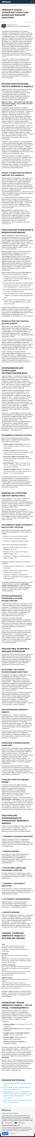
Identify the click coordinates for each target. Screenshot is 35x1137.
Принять (5, 1133)
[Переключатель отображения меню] (32, 2)
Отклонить (12, 1133)
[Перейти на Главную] (6, 1)
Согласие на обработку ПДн (21, 1130)
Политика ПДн (9, 1130)
